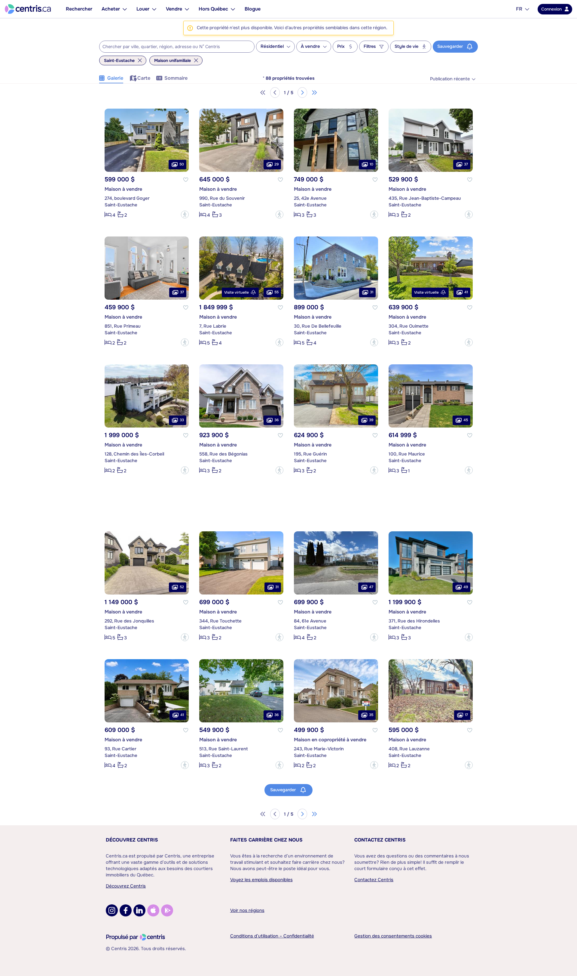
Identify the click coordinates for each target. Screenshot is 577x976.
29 (276, 164)
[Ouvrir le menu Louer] (154, 9)
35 (371, 714)
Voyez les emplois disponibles (261, 880)
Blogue (253, 9)
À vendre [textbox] (310, 46)
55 (276, 292)
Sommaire (176, 78)
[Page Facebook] (126, 910)
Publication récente (450, 79)
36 (276, 420)
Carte (143, 78)
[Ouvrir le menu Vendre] (187, 9)
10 (371, 164)
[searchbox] (173, 47)
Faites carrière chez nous (266, 840)
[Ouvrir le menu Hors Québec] (232, 9)
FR (519, 9)
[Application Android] (167, 910)
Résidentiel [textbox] (272, 46)
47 (371, 587)
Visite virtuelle (236, 292)
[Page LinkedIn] (139, 910)
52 (182, 587)
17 (466, 714)
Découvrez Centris (132, 840)
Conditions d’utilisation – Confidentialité (272, 936)
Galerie (115, 78)
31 (371, 292)
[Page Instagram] (112, 910)
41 (466, 292)
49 (465, 587)
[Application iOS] (153, 910)
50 (181, 164)
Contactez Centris (380, 840)
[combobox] (177, 47)
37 (466, 164)
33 (182, 420)
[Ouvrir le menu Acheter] (124, 9)
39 (371, 420)
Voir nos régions (247, 910)
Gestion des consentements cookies (393, 936)
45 (465, 420)
